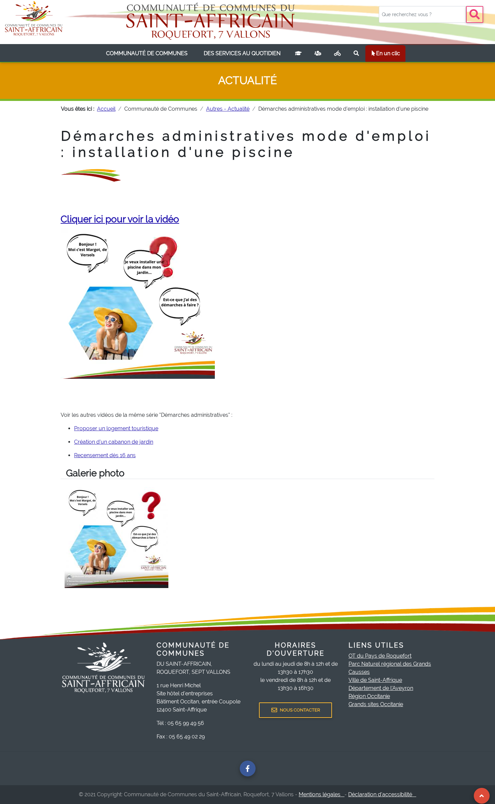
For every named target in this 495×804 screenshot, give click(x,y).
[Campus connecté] (298, 53)
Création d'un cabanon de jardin (113, 442)
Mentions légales (321, 794)
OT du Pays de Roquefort (380, 656)
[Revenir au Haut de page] (482, 796)
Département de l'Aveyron (381, 688)
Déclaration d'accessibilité (382, 794)
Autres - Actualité (228, 109)
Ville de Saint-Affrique (375, 680)
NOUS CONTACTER (300, 709)
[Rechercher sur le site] (356, 53)
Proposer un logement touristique (116, 428)
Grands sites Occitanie (376, 704)
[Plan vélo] (337, 53)
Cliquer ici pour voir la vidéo (120, 219)
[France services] (318, 53)
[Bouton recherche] (474, 14)
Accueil (106, 109)
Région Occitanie (369, 696)
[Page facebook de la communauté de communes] (248, 768)
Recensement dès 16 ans (105, 455)
